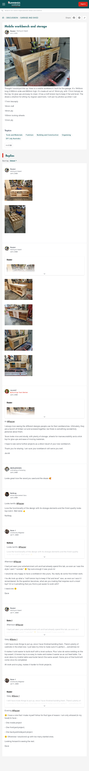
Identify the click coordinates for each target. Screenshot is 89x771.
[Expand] (44, 273)
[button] (7, 32)
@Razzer (10, 421)
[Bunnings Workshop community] (14, 4)
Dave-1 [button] (13, 530)
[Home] (3, 18)
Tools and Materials (14, 135)
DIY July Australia (13, 139)
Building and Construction (47, 135)
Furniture (29, 135)
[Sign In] (83, 4)
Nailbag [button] (13, 493)
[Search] (2, 10)
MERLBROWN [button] (15, 468)
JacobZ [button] (13, 390)
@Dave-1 (13, 639)
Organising (66, 135)
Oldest (13, 161)
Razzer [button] (13, 31)
